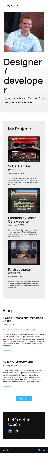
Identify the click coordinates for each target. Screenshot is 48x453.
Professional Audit (17, 329)
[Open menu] (40, 5)
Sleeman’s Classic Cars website (22, 219)
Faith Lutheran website (19, 271)
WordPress (24, 365)
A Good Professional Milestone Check (23, 319)
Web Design (30, 329)
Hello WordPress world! (18, 361)
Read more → (8, 351)
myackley (12, 5)
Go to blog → (24, 399)
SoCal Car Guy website (19, 167)
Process (6, 329)
